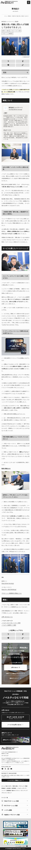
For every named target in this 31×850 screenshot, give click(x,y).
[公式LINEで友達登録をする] (2, 769)
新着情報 (9, 790)
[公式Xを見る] (5, 769)
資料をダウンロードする (9, 739)
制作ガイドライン (16, 790)
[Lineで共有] (8, 65)
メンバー (4, 790)
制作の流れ (15, 786)
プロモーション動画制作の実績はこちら (12, 593)
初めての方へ (9, 786)
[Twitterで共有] (8, 61)
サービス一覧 (5, 797)
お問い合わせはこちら (7, 616)
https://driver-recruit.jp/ (8, 583)
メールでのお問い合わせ (14, 724)
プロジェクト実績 (23, 786)
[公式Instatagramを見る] (8, 769)
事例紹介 (9, 16)
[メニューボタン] (28, 2)
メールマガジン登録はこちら (14, 780)
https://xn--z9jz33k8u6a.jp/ (9, 589)
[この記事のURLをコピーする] (22, 65)
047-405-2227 (5, 755)
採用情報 (14, 788)
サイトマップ (24, 790)
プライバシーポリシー (7, 792)
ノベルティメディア (21, 788)
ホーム (5, 16)
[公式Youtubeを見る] (11, 769)
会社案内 (9, 788)
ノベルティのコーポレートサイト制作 (11, 623)
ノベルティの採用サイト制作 (9, 625)
